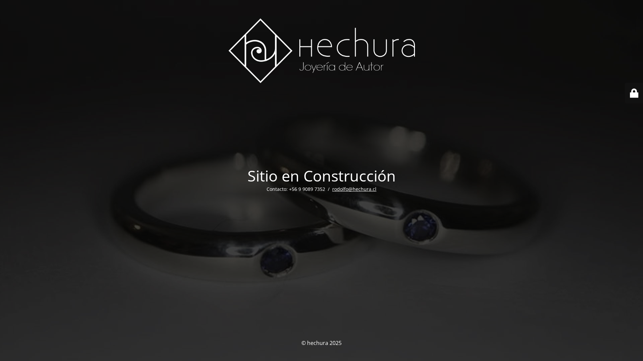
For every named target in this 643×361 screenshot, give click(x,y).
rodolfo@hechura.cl (354, 189)
